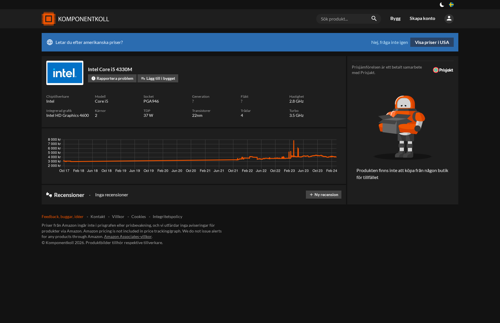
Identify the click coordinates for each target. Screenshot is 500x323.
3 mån (288, 141)
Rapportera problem (112, 78)
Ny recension (323, 194)
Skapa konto (422, 18)
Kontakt (98, 216)
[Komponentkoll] (74, 19)
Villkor (118, 216)
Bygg (395, 18)
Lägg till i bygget (158, 78)
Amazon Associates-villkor (128, 236)
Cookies (138, 216)
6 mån (305, 141)
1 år (321, 141)
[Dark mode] (442, 4)
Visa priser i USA (432, 42)
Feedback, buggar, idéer (63, 216)
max (335, 141)
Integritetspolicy (167, 216)
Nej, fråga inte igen (389, 42)
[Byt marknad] (451, 4)
